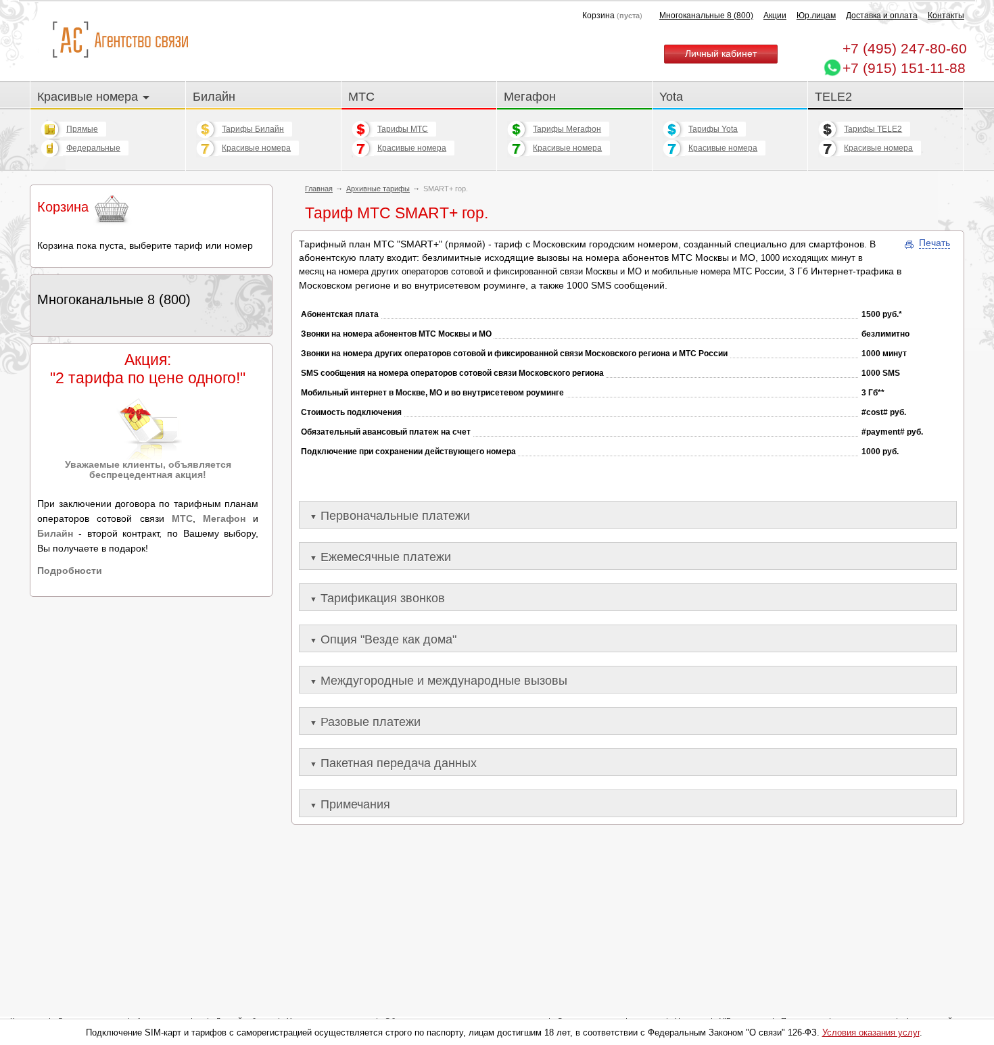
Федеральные (93, 148)
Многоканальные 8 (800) (706, 15)
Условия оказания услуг (871, 1032)
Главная (319, 189)
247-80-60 (905, 48)
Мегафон (530, 96)
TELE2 (833, 96)
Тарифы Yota (713, 129)
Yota (671, 96)
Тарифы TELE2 (873, 129)
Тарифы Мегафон (567, 129)
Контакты (946, 15)
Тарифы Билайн (253, 129)
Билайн (214, 96)
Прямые (82, 129)
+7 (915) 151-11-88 (904, 68)
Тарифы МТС (402, 129)
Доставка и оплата (882, 15)
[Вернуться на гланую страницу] (120, 40)
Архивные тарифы (378, 189)
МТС (361, 96)
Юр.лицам (816, 15)
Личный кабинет (721, 54)
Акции (774, 15)
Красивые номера (89, 96)
